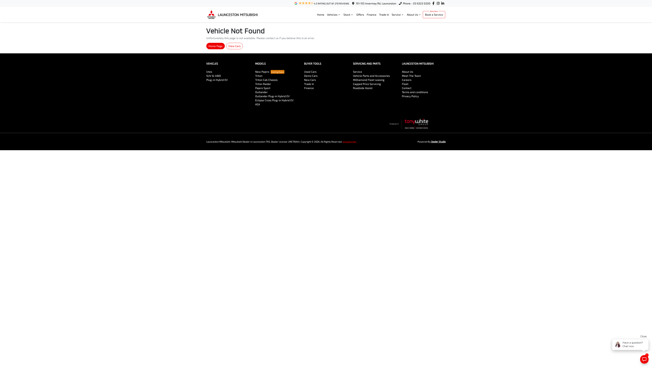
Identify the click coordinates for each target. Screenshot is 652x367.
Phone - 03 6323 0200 (416, 3)
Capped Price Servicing (367, 83)
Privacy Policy (410, 96)
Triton (258, 75)
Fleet (405, 83)
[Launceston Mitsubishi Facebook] (434, 3)
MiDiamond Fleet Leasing (368, 79)
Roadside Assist (363, 88)
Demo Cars (311, 75)
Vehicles (332, 14)
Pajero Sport (262, 88)
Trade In (384, 14)
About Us (412, 14)
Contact (406, 88)
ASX (257, 104)
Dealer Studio (438, 141)
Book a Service (434, 14)
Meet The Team (411, 75)
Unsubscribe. (350, 141)
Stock (346, 14)
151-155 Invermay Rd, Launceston (376, 3)
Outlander (261, 92)
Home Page (216, 46)
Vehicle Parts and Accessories (371, 75)
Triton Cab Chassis (266, 79)
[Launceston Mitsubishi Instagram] (439, 3)
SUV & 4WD (213, 75)
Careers (406, 79)
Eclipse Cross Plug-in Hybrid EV (274, 100)
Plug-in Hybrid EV (217, 79)
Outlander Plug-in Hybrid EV (272, 96)
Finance (371, 14)
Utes (209, 71)
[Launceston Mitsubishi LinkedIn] (443, 3)
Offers (360, 14)
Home (320, 14)
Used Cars (310, 71)
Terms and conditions (415, 92)
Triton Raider (263, 83)
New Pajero (262, 71)
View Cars (234, 46)
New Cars (310, 79)
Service (396, 14)
